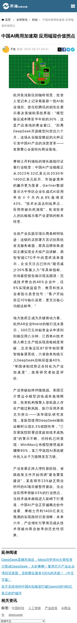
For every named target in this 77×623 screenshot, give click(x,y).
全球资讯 (21, 19)
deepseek (15, 615)
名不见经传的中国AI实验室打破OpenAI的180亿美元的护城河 (36, 590)
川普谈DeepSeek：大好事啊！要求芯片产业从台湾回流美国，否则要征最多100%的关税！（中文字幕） (38, 573)
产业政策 (51, 608)
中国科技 (18, 608)
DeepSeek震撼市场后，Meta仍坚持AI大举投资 (36, 560)
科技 (35, 19)
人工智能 (34, 608)
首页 (8, 19)
